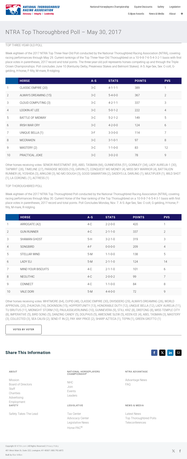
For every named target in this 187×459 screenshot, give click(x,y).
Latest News (133, 414)
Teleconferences (135, 422)
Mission (14, 380)
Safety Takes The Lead (23, 414)
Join (70, 386)
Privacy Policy (53, 446)
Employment (17, 402)
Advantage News (136, 380)
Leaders (72, 395)
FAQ (128, 384)
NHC (70, 382)
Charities (14, 393)
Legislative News (78, 422)
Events (71, 391)
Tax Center (74, 414)
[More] (182, 14)
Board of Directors (20, 384)
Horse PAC (75, 428)
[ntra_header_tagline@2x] (32, 5)
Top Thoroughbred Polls (140, 418)
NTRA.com (21, 446)
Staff (12, 389)
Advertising (16, 397)
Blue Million (17, 455)
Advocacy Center (78, 418)
